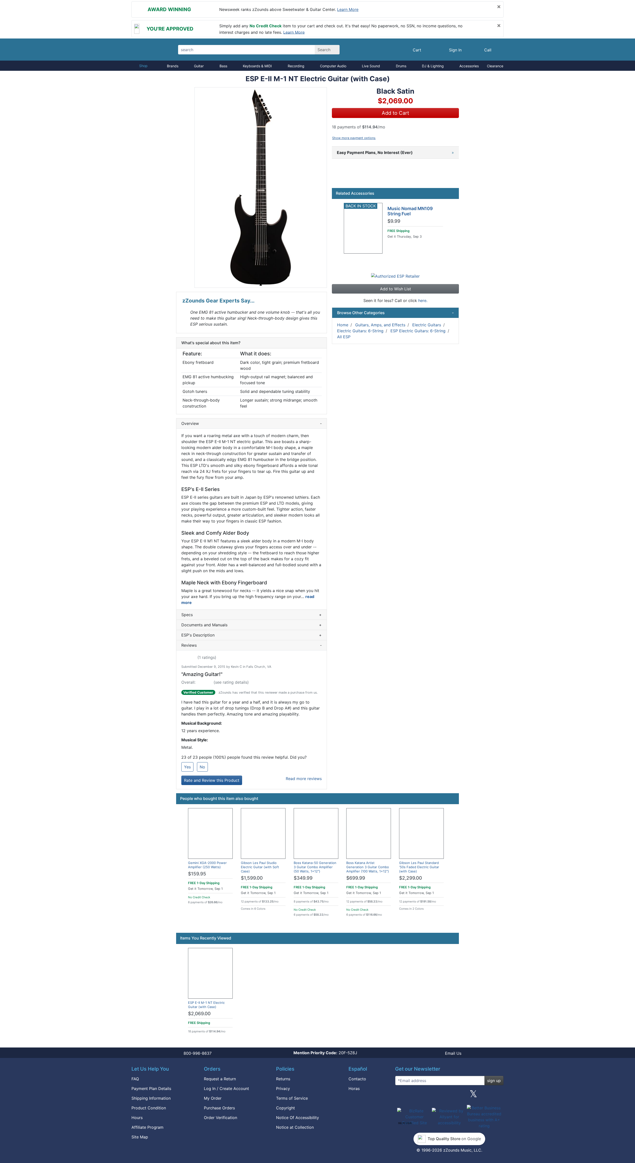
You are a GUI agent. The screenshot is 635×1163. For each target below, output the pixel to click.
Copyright (285, 1107)
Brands (172, 66)
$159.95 (197, 873)
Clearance (495, 66)
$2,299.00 (410, 878)
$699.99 (355, 878)
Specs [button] (251, 615)
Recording (296, 66)
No (202, 766)
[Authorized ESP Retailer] (395, 275)
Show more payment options (354, 138)
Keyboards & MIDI (257, 66)
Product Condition (148, 1107)
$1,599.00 (252, 878)
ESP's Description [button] (251, 635)
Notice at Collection (295, 1127)
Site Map (139, 1136)
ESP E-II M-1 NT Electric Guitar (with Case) (206, 1005)
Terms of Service (292, 1098)
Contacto (357, 1078)
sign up (494, 1080)
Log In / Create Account (226, 1088)
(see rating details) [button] (231, 682)
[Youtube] (498, 1095)
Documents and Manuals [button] (251, 625)
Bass (223, 66)
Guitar (199, 66)
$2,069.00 (199, 1013)
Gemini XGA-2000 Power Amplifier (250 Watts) (207, 865)
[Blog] (401, 1095)
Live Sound (371, 66)
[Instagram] (449, 1095)
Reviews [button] (251, 645)
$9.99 (393, 221)
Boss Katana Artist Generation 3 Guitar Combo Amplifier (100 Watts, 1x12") (367, 867)
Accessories (469, 66)
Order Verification (220, 1117)
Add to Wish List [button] (395, 288)
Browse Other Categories (395, 313)
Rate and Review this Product (211, 780)
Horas (354, 1088)
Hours (137, 1117)
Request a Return (220, 1078)
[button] (261, 187)
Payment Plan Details (151, 1088)
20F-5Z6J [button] (325, 1052)
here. (422, 300)
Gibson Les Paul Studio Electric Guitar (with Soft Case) (260, 867)
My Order (213, 1098)
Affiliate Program (147, 1127)
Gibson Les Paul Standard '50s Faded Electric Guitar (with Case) (419, 867)
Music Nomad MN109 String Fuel (410, 211)
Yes (187, 766)
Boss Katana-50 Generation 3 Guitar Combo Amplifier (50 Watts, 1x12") (315, 867)
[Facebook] (425, 1095)
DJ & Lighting (433, 66)
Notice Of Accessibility (297, 1117)
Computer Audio (333, 66)
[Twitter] (473, 1095)
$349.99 (303, 878)
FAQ (135, 1078)
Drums (401, 66)
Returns (283, 1078)
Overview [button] (251, 423)
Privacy (283, 1088)
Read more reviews (304, 778)
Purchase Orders (219, 1107)
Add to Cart (395, 113)
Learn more (347, 9)
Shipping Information (151, 1098)
